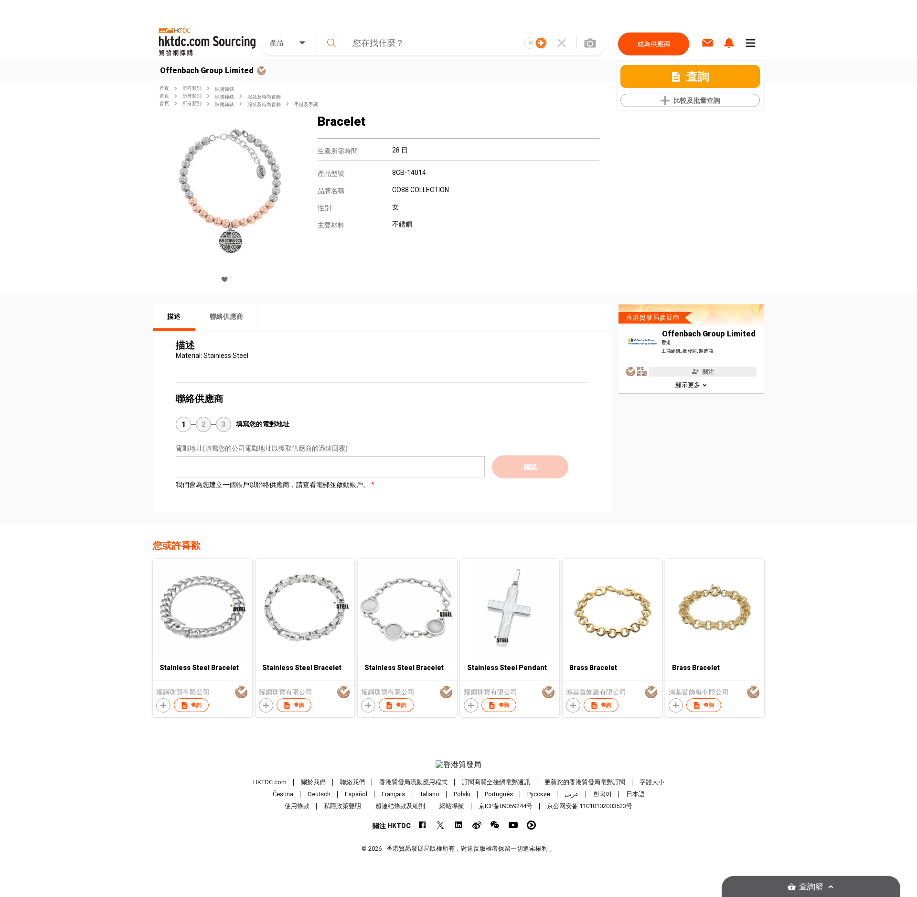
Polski (462, 794)
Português (499, 794)
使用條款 (297, 806)
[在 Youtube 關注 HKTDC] (513, 825)
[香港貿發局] (458, 764)
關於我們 (313, 782)
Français (393, 794)
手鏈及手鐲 (306, 104)
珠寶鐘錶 (224, 89)
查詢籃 (811, 886)
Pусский (538, 794)
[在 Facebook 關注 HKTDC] (422, 825)
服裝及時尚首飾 (264, 96)
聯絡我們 (352, 782)
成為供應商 (654, 44)
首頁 (164, 88)
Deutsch (319, 794)
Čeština (283, 794)
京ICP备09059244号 (506, 806)
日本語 (635, 794)
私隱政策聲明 (342, 806)
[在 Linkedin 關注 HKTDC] (458, 825)
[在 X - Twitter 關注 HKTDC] (440, 825)
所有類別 (192, 88)
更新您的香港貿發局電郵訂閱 (584, 782)
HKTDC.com (270, 782)
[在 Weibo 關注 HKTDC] (476, 825)
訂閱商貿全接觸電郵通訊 (496, 782)
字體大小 (652, 782)
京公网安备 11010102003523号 (589, 806)
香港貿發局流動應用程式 (413, 782)
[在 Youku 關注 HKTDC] (531, 825)
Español (356, 794)
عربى (572, 794)
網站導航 (451, 806)
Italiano (429, 794)
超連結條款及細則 (400, 806)
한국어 (602, 794)
